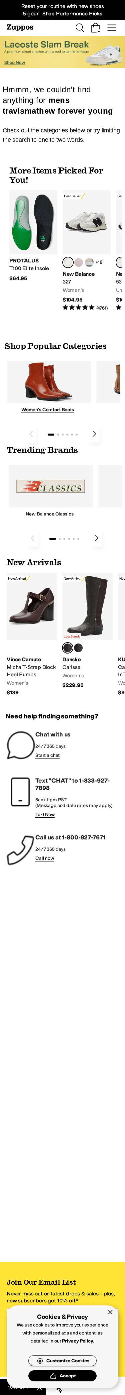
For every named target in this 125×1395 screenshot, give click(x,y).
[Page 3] (63, 435)
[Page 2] (58, 435)
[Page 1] (51, 435)
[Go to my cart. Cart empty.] (95, 27)
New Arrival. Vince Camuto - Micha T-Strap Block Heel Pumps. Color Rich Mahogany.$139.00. (32, 634)
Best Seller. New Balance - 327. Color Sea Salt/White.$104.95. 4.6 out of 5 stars (87, 251)
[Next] (94, 434)
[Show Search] (79, 27)
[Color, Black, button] (78, 648)
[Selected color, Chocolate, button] (67, 648)
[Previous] (31, 434)
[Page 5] (72, 435)
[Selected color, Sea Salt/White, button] (68, 262)
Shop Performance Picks (72, 13)
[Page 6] (77, 435)
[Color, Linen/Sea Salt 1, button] (89, 262)
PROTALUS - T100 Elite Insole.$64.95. (33, 236)
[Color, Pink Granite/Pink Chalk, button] (78, 262)
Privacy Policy (77, 1341)
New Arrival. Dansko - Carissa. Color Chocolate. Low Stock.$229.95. (87, 631)
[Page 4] (67, 435)
